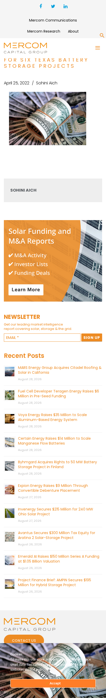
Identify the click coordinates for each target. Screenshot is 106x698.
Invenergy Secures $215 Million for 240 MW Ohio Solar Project (55, 512)
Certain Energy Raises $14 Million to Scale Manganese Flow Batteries (54, 441)
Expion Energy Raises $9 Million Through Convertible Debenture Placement (53, 488)
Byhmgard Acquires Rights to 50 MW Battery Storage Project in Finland (57, 464)
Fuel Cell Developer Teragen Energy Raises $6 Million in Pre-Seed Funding (58, 394)
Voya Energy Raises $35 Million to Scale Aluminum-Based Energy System (52, 417)
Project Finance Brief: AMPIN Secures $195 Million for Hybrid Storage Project (54, 582)
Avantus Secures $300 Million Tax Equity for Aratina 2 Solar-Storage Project (56, 535)
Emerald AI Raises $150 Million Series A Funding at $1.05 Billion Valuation (58, 559)
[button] (102, 36)
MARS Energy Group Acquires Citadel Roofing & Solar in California (60, 370)
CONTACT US (24, 640)
